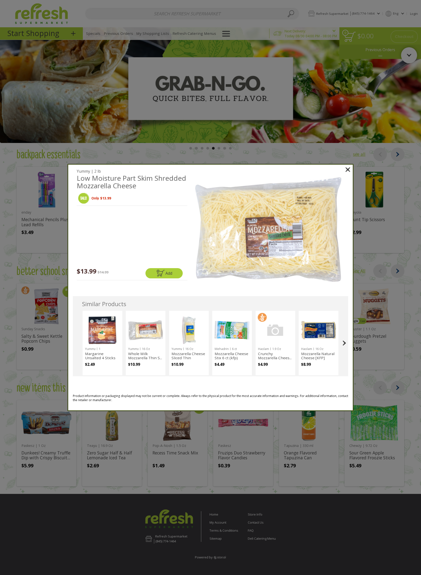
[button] (83, 198)
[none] (102, 343)
